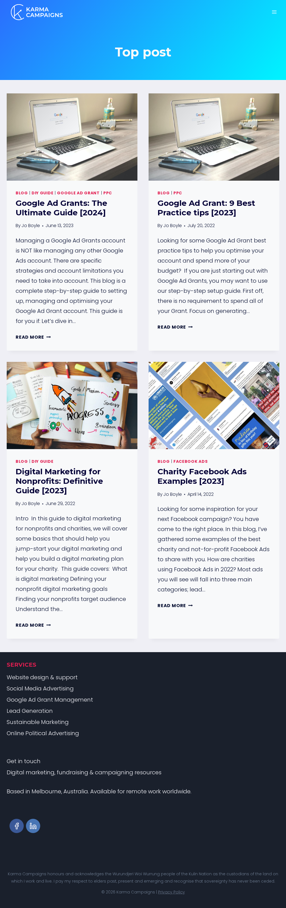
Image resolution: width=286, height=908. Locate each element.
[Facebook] (16, 826)
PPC (107, 193)
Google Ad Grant (78, 193)
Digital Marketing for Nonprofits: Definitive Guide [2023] (59, 481)
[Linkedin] (33, 826)
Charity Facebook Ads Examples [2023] (202, 476)
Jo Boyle (31, 225)
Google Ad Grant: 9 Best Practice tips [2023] (206, 207)
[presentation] (72, 137)
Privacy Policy (171, 892)
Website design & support (42, 677)
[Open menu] (274, 12)
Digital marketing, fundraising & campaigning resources (84, 772)
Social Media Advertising (40, 688)
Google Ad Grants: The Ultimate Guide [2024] (61, 207)
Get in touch (23, 761)
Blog (22, 193)
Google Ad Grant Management (50, 700)
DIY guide (42, 193)
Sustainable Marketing (38, 722)
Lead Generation (30, 711)
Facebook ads (190, 461)
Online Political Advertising (43, 733)
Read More (33, 337)
